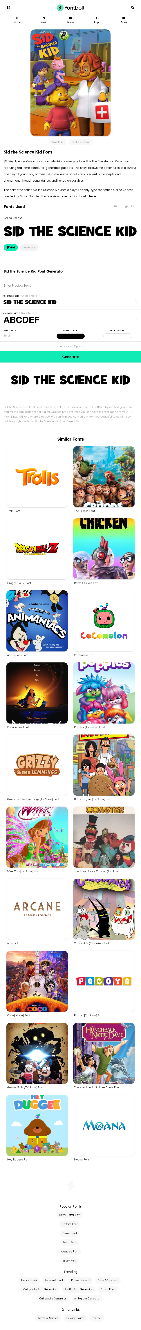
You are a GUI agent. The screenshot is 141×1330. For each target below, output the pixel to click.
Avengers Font (69, 1251)
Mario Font (69, 1242)
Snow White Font (108, 1280)
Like (131, 206)
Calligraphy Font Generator (39, 1289)
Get (12, 247)
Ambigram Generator (87, 1298)
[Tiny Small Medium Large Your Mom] (23, 334)
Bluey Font (69, 1260)
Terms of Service (48, 1318)
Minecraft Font (54, 1280)
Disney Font (69, 1233)
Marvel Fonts (29, 1280)
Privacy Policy (75, 1318)
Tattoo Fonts (108, 1289)
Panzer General (80, 1280)
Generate (29, 247)
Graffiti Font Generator (78, 1289)
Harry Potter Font (69, 1215)
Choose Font (11, 296)
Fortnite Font (69, 1224)
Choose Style (11, 313)
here (92, 196)
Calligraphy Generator (52, 1298)
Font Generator (80, 141)
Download (57, 141)
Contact (97, 1318)
